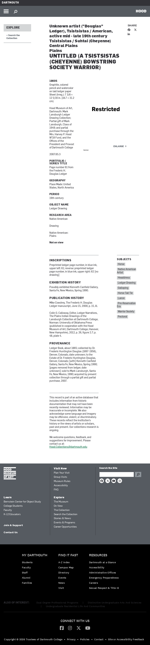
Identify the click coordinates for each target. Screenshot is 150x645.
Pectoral (122, 316)
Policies (84, 639)
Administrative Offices (102, 572)
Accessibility (61, 485)
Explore (13, 27)
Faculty (8, 510)
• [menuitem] (64, 639)
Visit (61, 588)
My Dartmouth (34, 555)
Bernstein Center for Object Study (22, 501)
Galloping (123, 288)
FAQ (56, 489)
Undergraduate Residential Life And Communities (75, 606)
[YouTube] (87, 627)
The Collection (62, 510)
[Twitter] (78, 627)
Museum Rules (62, 481)
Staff (25, 572)
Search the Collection (65, 514)
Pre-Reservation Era (126, 305)
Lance (121, 298)
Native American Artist (126, 271)
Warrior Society (126, 311)
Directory (63, 572)
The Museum (61, 501)
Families (27, 582)
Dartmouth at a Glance (102, 562)
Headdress (124, 277)
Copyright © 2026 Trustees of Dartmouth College (33, 639)
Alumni (26, 577)
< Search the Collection (13, 36)
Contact (99, 639)
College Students (13, 506)
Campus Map (66, 567)
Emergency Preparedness (104, 577)
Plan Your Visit (62, 473)
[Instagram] (70, 627)
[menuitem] (35, 570)
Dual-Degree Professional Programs (57, 602)
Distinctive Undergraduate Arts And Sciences (114, 602)
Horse (121, 264)
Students (27, 562)
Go (138, 474)
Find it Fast (68, 555)
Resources (98, 555)
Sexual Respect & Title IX (104, 588)
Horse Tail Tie (125, 293)
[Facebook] (62, 627)
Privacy (71, 639)
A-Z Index (64, 562)
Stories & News (62, 518)
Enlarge (118, 146)
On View (58, 506)
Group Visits (60, 477)
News (61, 582)
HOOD (141, 11)
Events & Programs (64, 522)
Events (62, 577)
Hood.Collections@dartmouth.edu (68, 447)
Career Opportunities (65, 527)
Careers (93, 582)
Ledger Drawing (127, 283)
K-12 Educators (12, 514)
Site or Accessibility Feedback (126, 639)
